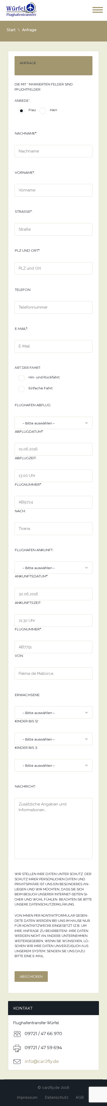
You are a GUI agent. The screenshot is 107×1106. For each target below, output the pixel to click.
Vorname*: (25, 172)
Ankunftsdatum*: (31, 576)
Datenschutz (56, 1097)
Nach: (20, 511)
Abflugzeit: (26, 458)
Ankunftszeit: (28, 603)
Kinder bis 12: (27, 721)
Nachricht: (25, 786)
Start (11, 30)
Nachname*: (26, 133)
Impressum (27, 1097)
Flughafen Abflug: (33, 405)
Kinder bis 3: (26, 747)
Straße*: (23, 211)
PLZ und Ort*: (27, 250)
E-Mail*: (21, 329)
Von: (19, 656)
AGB (80, 1097)
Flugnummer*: (28, 484)
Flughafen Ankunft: (34, 550)
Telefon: (23, 290)
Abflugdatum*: (29, 431)
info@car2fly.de (42, 1061)
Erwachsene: (27, 695)
